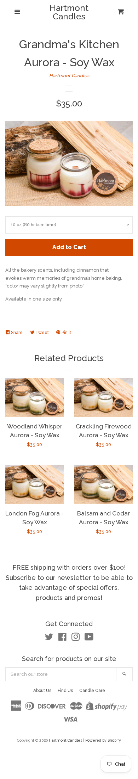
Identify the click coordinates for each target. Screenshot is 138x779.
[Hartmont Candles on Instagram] (75, 638)
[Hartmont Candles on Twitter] (49, 638)
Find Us (65, 690)
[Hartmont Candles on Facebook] (62, 638)
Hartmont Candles (69, 12)
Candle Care (92, 690)
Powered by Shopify (103, 740)
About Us (42, 690)
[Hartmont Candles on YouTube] (89, 638)
